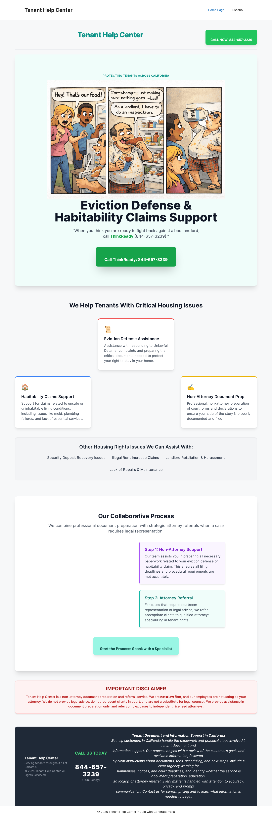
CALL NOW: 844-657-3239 (231, 40)
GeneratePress (164, 812)
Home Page (216, 10)
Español (238, 10)
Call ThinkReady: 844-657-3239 (136, 259)
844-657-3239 (91, 770)
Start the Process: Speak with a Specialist (136, 649)
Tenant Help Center (48, 10)
